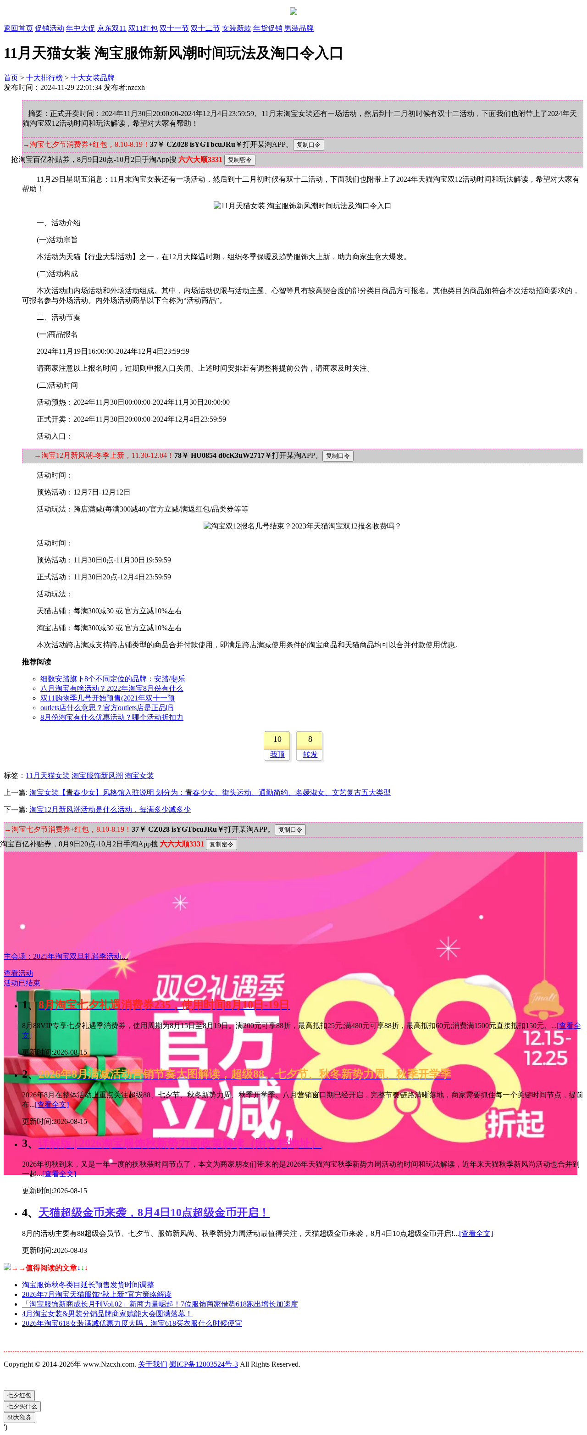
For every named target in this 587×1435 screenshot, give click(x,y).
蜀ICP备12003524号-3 (203, 1364)
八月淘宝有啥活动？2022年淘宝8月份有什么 (111, 688)
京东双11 (112, 28)
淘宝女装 (139, 775)
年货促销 (267, 28)
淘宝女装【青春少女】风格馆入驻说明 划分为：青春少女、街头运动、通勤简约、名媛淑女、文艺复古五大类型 (210, 792)
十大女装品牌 (93, 78)
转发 (310, 754)
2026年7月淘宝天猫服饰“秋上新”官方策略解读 (97, 1294)
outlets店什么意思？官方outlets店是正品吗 (106, 708)
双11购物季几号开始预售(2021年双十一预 (107, 698)
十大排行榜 (44, 78)
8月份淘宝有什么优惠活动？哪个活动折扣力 (111, 717)
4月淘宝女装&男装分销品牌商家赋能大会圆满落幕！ (107, 1314)
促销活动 (49, 28)
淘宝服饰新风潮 (97, 775)
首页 (11, 78)
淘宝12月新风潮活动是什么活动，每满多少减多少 (110, 809)
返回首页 (18, 28)
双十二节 (205, 28)
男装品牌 (299, 28)
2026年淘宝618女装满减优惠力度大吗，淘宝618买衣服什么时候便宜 (132, 1323)
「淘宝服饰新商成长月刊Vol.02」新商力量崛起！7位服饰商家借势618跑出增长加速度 (160, 1304)
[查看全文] (52, 1104)
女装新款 (236, 28)
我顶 (277, 754)
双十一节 (174, 28)
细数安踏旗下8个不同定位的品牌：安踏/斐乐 (112, 679)
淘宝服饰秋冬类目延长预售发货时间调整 (88, 1285)
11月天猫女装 (48, 775)
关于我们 (152, 1364)
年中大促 (80, 28)
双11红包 (143, 28)
